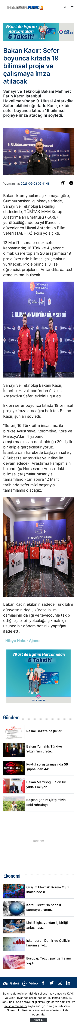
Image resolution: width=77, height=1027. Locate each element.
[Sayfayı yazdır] (71, 184)
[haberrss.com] (24, 7)
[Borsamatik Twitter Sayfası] (52, 984)
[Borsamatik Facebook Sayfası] (43, 984)
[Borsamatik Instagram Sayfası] (60, 984)
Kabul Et (38, 1019)
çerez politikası (61, 1001)
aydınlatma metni (15, 1006)
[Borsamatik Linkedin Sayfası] (68, 984)
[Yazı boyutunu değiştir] (62, 184)
